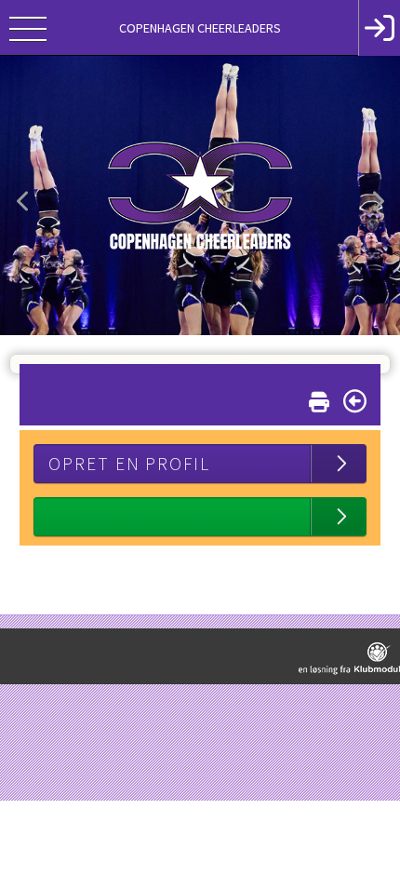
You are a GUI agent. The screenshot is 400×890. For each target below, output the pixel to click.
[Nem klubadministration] (349, 658)
